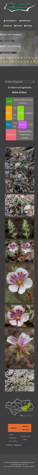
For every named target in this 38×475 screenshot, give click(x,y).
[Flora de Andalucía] (19, 8)
